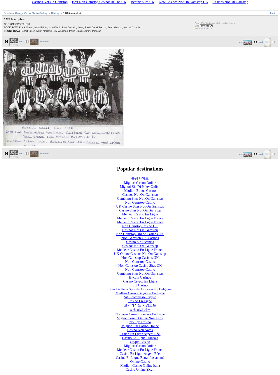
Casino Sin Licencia (140, 242)
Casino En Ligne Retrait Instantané (140, 357)
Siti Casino (140, 285)
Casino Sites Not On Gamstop (140, 210)
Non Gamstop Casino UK (140, 226)
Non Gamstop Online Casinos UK (140, 234)
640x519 (208, 28)
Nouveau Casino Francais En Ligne (140, 314)
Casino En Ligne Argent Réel (140, 334)
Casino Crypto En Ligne (140, 281)
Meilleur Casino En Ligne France (140, 218)
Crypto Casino (140, 342)
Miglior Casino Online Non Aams (140, 318)
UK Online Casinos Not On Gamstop (140, 254)
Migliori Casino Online (140, 183)
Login (273, 13)
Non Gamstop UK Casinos (140, 238)
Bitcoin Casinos (140, 277)
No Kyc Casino (140, 322)
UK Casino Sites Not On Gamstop (140, 206)
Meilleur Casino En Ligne (140, 214)
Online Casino (140, 361)
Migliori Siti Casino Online (140, 326)
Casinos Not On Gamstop (140, 194)
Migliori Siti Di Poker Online (140, 186)
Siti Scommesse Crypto (140, 297)
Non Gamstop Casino (140, 202)
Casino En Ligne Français (140, 338)
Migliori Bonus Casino (140, 190)
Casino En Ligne (140, 301)
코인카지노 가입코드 (140, 305)
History (55, 13)
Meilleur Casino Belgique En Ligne (140, 293)
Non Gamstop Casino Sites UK (140, 265)
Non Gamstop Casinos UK (140, 257)
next (240, 42)
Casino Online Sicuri (140, 369)
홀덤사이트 (140, 178)
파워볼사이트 (140, 310)
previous (44, 41)
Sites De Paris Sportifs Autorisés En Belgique (140, 289)
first (21, 41)
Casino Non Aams (140, 330)
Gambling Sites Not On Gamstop (140, 198)
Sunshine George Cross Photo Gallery (25, 13)
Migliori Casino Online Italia (140, 365)
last (261, 42)
